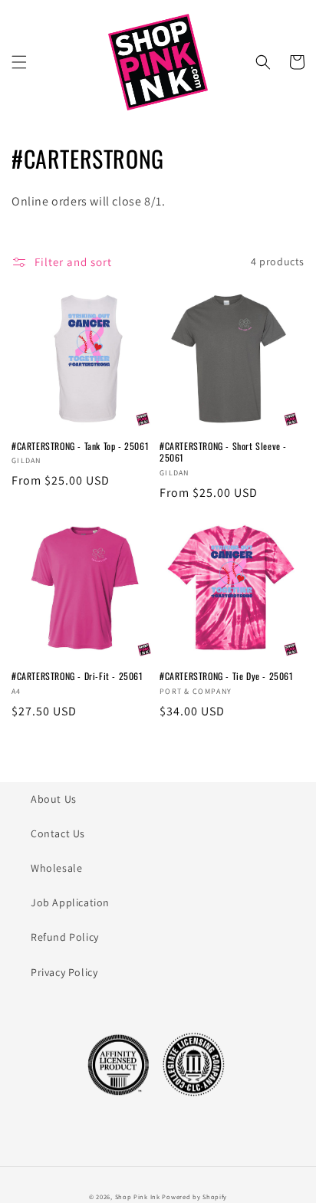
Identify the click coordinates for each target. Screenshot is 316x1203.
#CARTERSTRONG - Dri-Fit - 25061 (77, 676)
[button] (19, 62)
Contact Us (58, 833)
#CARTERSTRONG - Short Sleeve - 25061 (223, 452)
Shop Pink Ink (137, 1196)
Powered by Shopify (194, 1196)
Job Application (70, 902)
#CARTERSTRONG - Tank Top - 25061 (80, 446)
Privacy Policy (64, 972)
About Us (54, 799)
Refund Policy (65, 937)
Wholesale (56, 868)
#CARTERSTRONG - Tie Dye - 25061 (227, 676)
